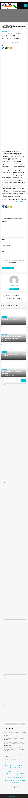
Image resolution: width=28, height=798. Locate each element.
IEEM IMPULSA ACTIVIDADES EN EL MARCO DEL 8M (11, 372)
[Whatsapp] (8, 48)
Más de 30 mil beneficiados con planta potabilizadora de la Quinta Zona (12, 337)
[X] (6, 48)
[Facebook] (3, 48)
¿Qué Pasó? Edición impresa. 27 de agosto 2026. (14, 737)
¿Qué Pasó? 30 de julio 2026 (15, 774)
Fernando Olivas (7, 42)
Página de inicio (5, 25)
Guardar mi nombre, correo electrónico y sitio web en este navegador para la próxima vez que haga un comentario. (13, 262)
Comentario (4, 221)
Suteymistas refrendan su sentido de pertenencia (11, 320)
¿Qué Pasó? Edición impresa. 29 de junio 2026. (15, 781)
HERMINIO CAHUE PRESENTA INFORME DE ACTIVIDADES (13, 354)
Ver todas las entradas (14, 288)
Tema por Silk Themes (14, 796)
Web (3, 251)
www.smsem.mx (19, 201)
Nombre (4, 239)
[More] (11, 48)
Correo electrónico (6, 245)
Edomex (11, 25)
